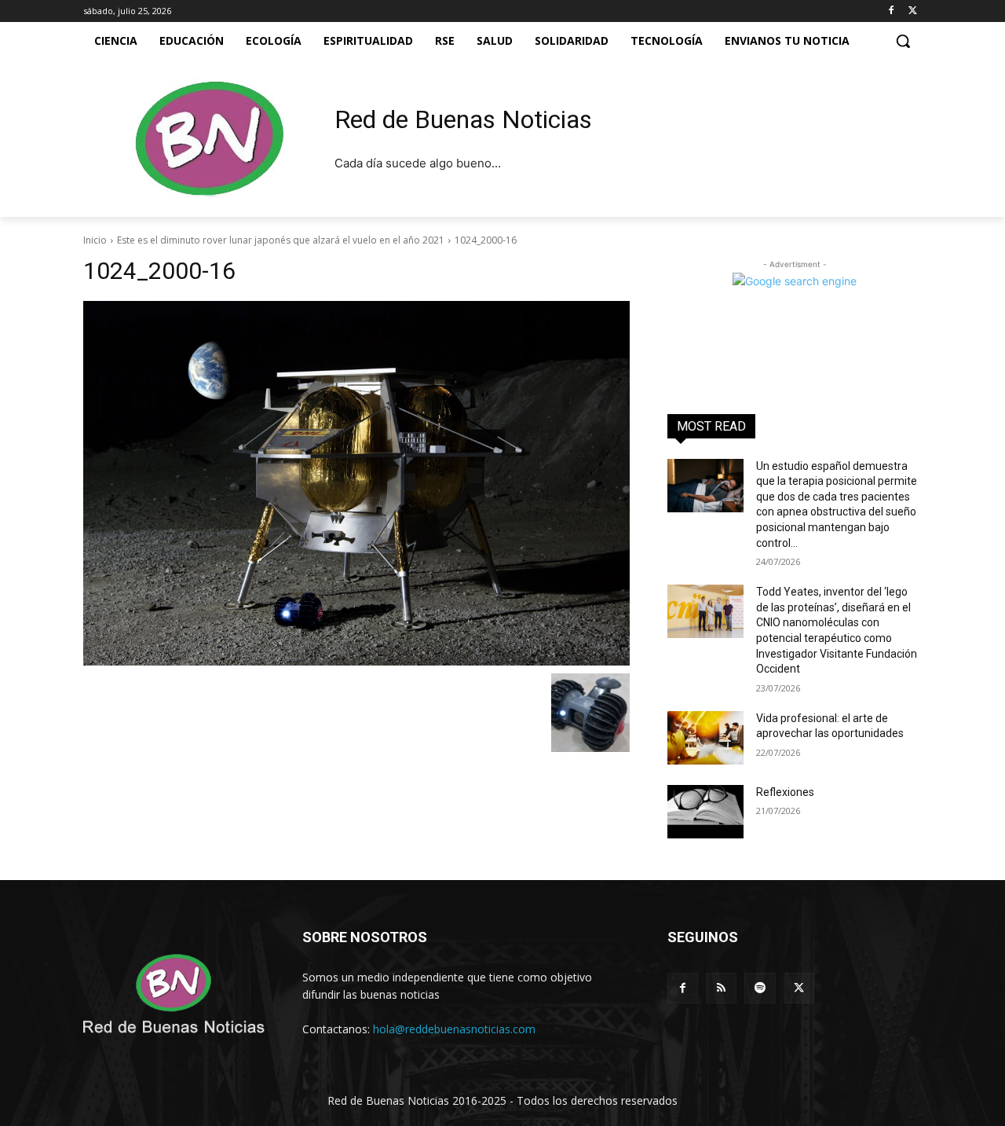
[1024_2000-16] (356, 483)
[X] (913, 11)
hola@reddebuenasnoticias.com (454, 1028)
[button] (903, 41)
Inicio (95, 240)
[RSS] (721, 988)
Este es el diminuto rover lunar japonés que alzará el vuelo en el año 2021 (280, 240)
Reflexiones (785, 792)
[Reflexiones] (705, 811)
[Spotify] (759, 988)
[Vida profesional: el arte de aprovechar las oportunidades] (705, 738)
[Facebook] (891, 11)
